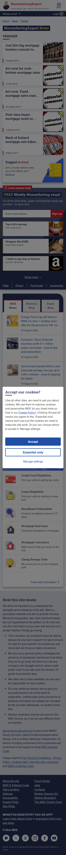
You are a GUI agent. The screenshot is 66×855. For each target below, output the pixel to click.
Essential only (33, 452)
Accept (33, 441)
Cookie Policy (26, 412)
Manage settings (33, 461)
